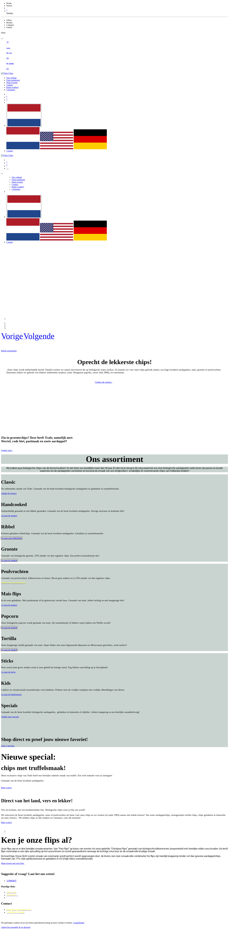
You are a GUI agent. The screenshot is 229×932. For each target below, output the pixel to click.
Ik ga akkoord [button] (24, 927)
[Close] (2, 38)
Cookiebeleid (78, 923)
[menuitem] (11, 78)
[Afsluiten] (2, 173)
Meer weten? (6, 788)
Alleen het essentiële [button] (9, 927)
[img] (12, 338)
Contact (9, 151)
